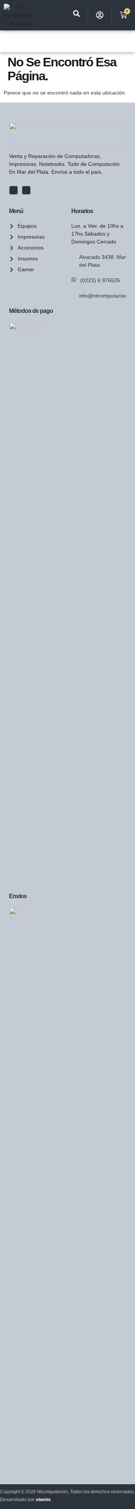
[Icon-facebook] (13, 190)
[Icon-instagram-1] (26, 190)
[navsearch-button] (76, 15)
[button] (8, 41)
